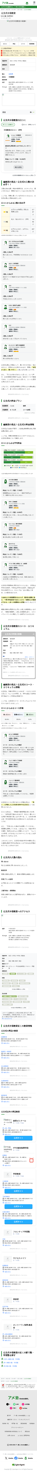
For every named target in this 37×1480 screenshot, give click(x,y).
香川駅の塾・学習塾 (10, 1366)
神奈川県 (8, 9)
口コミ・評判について (29, 125)
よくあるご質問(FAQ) (24, 1435)
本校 (3, 1239)
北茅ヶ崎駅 (19, 9)
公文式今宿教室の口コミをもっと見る (23, 175)
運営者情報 (24, 1423)
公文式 (11, 74)
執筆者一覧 (5, 1423)
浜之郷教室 (4, 1066)
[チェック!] (32, 1160)
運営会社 (27, 1431)
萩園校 (4, 1155)
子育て (14, 1408)
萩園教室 (4, 1037)
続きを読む (18, 167)
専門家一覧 (15, 1423)
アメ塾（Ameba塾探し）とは (22, 1415)
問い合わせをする (7, 1018)
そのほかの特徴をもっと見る (18, 989)
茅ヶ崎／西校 (6, 1128)
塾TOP (2, 9)
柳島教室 (4, 1095)
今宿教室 (5, 1181)
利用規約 (32, 1423)
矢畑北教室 (6, 1212)
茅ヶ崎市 (14, 9)
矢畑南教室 (4, 1081)
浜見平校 (5, 1306)
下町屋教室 (6, 1196)
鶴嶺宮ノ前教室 (6, 1051)
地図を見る (6, 1043)
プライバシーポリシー (17, 1427)
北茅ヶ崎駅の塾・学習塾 (12, 1359)
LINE (17, 1404)
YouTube (24, 1408)
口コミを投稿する (8, 124)
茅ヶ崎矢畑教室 (7, 1334)
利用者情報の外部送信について (13, 1431)
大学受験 (27, 1404)
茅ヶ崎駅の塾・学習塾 (11, 1363)
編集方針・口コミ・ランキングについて (18, 1419)
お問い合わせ (11, 1435)
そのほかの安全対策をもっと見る (18, 1007)
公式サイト (18, 1138)
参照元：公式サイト (29, 657)
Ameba (10, 1458)
